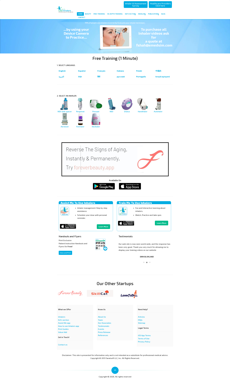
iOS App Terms (144, 335)
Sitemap (141, 323)
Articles (141, 317)
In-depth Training (115, 14)
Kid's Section (130, 14)
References (103, 335)
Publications (153, 14)
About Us (102, 317)
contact (81, 17)
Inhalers (142, 14)
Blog (163, 14)
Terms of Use (143, 338)
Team (100, 320)
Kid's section (63, 320)
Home (80, 14)
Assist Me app (64, 323)
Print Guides (63, 329)
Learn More (103, 227)
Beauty (88, 14)
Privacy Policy (144, 341)
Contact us (62, 344)
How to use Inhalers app (68, 326)
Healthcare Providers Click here (160, 4)
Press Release (104, 332)
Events (101, 329)
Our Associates (104, 323)
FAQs (140, 320)
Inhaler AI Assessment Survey (135, 4)
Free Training (99, 14)
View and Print (65, 253)
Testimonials (103, 326)
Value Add (62, 332)
